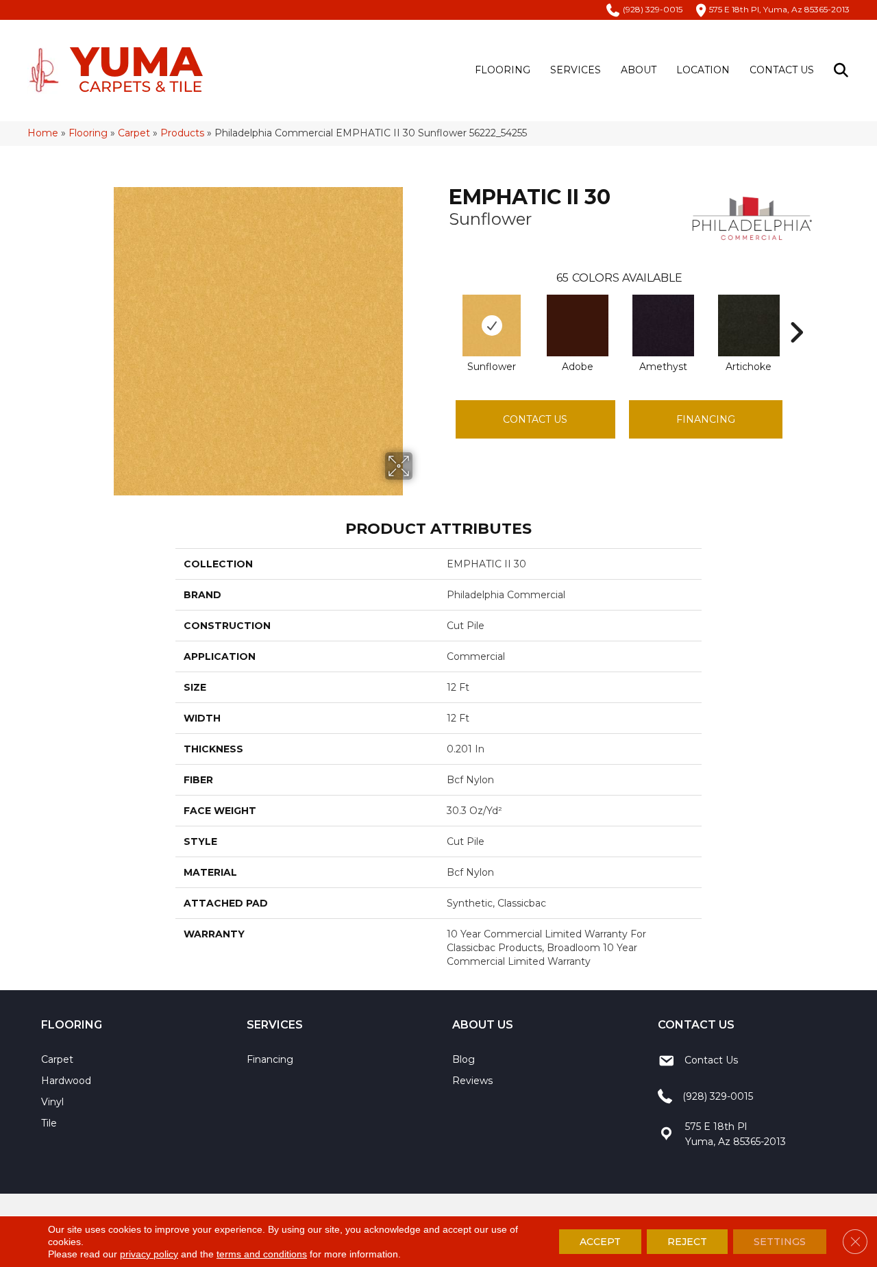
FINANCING (705, 419)
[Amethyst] (663, 325)
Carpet (134, 133)
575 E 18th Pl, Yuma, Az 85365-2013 (779, 9)
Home (42, 133)
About (638, 70)
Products (182, 133)
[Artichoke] (749, 325)
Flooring (502, 70)
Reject (687, 1241)
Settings (780, 1241)
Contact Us (782, 70)
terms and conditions (262, 1253)
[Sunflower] (491, 325)
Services (575, 70)
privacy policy (149, 1253)
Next (796, 312)
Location (703, 70)
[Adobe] (577, 325)
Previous (442, 312)
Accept (600, 1241)
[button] (843, 70)
